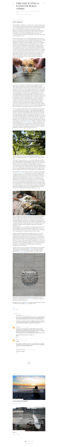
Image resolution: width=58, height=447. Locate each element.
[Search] (44, 3)
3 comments (17, 434)
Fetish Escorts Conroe (20, 349)
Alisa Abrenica (19, 315)
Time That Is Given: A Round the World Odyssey (27, 6)
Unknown (18, 327)
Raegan (28, 160)
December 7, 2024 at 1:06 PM (30, 349)
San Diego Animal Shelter (27, 122)
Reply (17, 324)
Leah (17, 339)
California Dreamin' (20, 401)
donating (30, 248)
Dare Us (29, 14)
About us (21, 14)
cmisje (32, 443)
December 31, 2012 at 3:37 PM (27, 315)
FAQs (25, 14)
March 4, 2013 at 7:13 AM (24, 327)
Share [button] (14, 307)
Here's (26, 303)
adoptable (30, 298)
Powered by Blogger (30, 441)
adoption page (23, 251)
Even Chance (18, 173)
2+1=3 (14, 432)
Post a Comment (18, 403)
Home (17, 14)
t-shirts (22, 173)
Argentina (16, 309)
